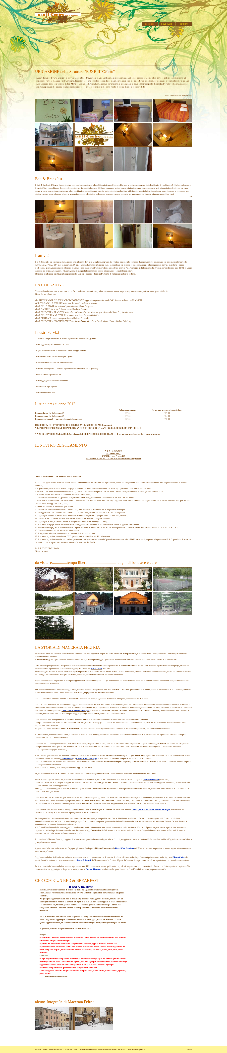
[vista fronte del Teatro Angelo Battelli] (133, 615)
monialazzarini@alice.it (136, 1050)
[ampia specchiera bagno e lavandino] (93, 223)
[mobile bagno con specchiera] (93, 170)
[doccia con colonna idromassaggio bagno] (133, 223)
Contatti (183, 24)
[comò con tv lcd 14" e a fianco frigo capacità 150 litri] (133, 122)
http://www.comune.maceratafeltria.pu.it (178, 95)
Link (190, 196)
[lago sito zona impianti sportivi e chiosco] (54, 615)
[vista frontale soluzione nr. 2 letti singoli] (54, 223)
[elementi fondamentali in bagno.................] (172, 223)
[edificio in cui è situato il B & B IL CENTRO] (54, 146)
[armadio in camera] (93, 247)
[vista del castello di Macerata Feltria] (54, 639)
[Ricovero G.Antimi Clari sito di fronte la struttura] (172, 615)
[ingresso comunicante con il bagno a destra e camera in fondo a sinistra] (133, 247)
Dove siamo (166, 24)
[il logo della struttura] (93, 146)
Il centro (150, 24)
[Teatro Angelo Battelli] (93, 615)
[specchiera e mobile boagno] (54, 247)
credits (189, 1050)
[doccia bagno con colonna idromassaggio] (133, 170)
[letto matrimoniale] (172, 122)
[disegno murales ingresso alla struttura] (54, 122)
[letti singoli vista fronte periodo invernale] (172, 247)
